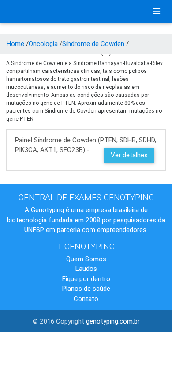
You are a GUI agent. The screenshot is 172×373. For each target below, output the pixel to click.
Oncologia (43, 43)
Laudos (86, 268)
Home (15, 43)
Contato (86, 298)
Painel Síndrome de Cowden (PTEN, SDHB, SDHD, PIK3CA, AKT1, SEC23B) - (85, 147)
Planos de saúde (86, 288)
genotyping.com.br (113, 321)
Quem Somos (86, 259)
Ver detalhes (129, 155)
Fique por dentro (86, 278)
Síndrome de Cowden (93, 43)
